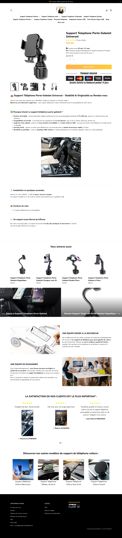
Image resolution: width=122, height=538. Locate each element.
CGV (46, 507)
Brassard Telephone (60, 19)
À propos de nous (15, 507)
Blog (107, 19)
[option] (35, 56)
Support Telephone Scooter (93, 16)
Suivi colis (61, 22)
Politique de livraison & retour (18, 513)
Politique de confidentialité (52, 513)
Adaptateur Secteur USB (77, 19)
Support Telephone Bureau (22, 19)
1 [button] (60, 442)
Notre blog (13, 522)
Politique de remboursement (18, 516)
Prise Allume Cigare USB (95, 19)
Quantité (69, 56)
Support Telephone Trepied (43, 19)
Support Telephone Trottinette (72, 16)
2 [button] (61, 442)
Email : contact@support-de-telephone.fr (21, 525)
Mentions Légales (49, 510)
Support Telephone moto (50, 16)
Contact (12, 510)
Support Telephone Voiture (29, 16)
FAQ (11, 519)
